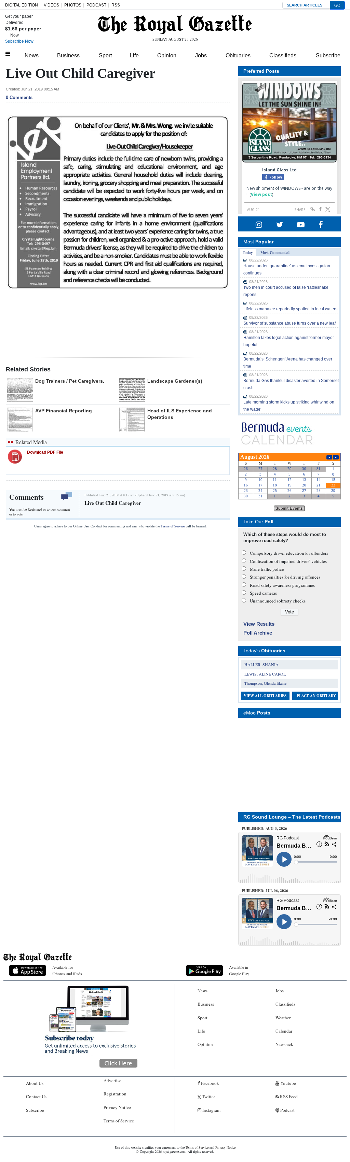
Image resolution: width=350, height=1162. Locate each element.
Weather (283, 1018)
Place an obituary (316, 695)
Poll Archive (257, 633)
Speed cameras (263, 593)
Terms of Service (173, 526)
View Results (258, 624)
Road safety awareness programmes (282, 585)
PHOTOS (72, 5)
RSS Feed (288, 1096)
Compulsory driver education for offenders (289, 553)
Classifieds (282, 55)
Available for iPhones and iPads (67, 970)
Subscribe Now (19, 41)
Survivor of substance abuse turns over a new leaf (289, 323)
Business (68, 55)
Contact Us (36, 1096)
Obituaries (238, 55)
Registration (115, 1094)
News (32, 55)
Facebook (209, 1083)
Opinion (166, 55)
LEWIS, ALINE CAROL (265, 674)
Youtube (287, 1083)
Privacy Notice (117, 1107)
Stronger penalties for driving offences (285, 577)
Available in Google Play (239, 970)
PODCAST (96, 5)
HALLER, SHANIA (261, 664)
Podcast (287, 1110)
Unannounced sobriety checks (278, 601)
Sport (105, 55)
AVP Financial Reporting (63, 410)
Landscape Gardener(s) (174, 381)
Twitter (208, 1096)
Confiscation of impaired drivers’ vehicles (288, 561)
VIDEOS (51, 5)
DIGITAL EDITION (21, 5)
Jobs (201, 55)
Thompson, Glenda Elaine (265, 683)
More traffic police (267, 569)
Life (134, 55)
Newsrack (284, 1044)
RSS (115, 5)
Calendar (283, 1031)
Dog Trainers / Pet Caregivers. (69, 381)
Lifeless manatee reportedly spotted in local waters (290, 309)
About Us (34, 1083)
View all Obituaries (265, 695)
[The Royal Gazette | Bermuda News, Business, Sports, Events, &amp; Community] (175, 24)
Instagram (210, 1110)
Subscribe (328, 55)
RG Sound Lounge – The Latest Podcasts (291, 817)
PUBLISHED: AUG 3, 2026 (264, 828)
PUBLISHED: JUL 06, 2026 (265, 890)
